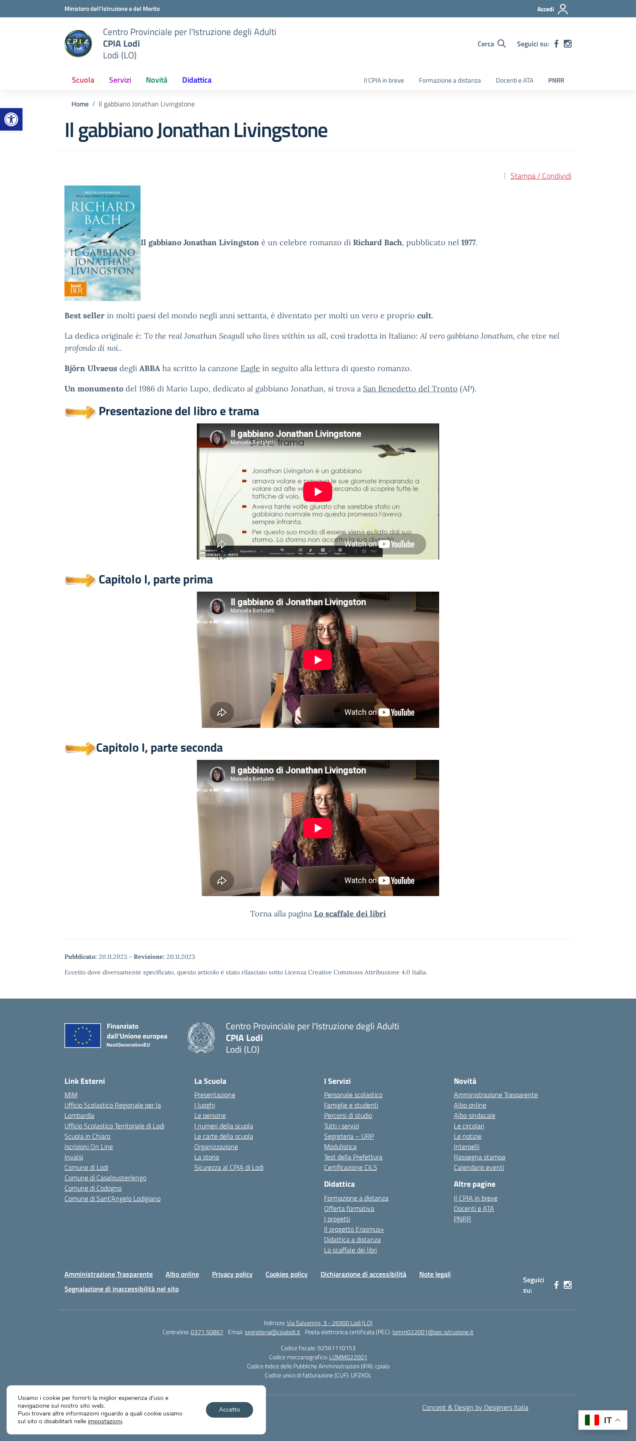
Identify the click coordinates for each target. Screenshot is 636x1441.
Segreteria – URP (349, 1136)
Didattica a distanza (352, 1239)
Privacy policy (232, 1274)
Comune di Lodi (86, 1167)
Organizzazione (216, 1146)
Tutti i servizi (341, 1126)
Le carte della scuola (223, 1136)
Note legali (435, 1274)
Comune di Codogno (93, 1188)
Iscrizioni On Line (88, 1146)
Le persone (210, 1115)
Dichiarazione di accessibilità (363, 1274)
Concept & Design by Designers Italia (475, 1407)
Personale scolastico (353, 1094)
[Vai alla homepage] (78, 43)
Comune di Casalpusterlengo (105, 1177)
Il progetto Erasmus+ (354, 1229)
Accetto (229, 1410)
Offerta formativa (349, 1208)
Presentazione (214, 1094)
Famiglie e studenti (351, 1105)
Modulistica (340, 1146)
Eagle (250, 368)
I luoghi (204, 1105)
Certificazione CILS (350, 1167)
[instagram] (568, 44)
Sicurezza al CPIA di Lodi (228, 1167)
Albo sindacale (474, 1115)
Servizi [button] (120, 80)
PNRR (556, 80)
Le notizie (468, 1136)
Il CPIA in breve (384, 80)
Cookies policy (287, 1274)
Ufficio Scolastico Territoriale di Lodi (114, 1126)
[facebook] (556, 44)
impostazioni (105, 1421)
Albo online (470, 1105)
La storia (206, 1157)
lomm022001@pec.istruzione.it (432, 1331)
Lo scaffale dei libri (350, 1250)
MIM (70, 1094)
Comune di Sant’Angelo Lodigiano (112, 1198)
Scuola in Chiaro (87, 1136)
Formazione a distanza (450, 80)
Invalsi (73, 1157)
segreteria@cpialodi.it (272, 1331)
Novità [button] (156, 80)
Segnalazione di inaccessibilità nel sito (121, 1289)
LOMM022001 (348, 1356)
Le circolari (469, 1126)
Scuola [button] (83, 80)
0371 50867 (207, 1331)
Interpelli (466, 1146)
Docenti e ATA (514, 80)
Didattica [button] (197, 80)
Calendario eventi (479, 1167)
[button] (11, 119)
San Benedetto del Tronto (410, 389)
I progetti (337, 1219)
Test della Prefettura (353, 1157)
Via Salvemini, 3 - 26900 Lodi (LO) (330, 1322)
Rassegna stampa (479, 1157)
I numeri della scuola (223, 1126)
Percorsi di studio (348, 1115)
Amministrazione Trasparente (496, 1094)
